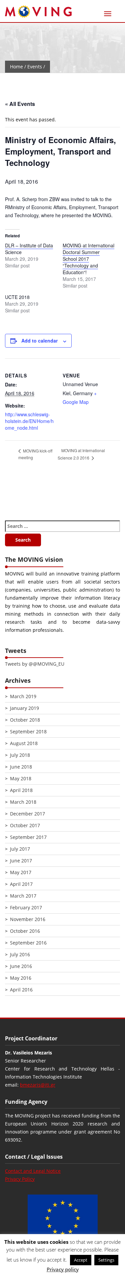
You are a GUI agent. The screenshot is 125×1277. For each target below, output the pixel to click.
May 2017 (20, 872)
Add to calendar (39, 340)
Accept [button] (80, 1260)
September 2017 (28, 837)
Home (16, 66)
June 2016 (21, 966)
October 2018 (25, 720)
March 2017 (23, 896)
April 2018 (21, 790)
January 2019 (24, 708)
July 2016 (20, 954)
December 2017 (27, 813)
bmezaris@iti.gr (37, 1085)
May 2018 (20, 778)
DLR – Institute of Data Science (29, 248)
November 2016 (27, 919)
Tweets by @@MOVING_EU (34, 664)
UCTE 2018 (17, 297)
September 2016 (28, 942)
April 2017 (21, 884)
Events (34, 66)
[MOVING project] (38, 11)
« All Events (20, 104)
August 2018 (24, 743)
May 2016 (20, 978)
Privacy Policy (20, 1179)
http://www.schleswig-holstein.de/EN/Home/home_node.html (29, 421)
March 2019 (23, 696)
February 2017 (26, 907)
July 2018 (20, 755)
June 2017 (21, 860)
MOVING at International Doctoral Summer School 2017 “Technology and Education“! (88, 259)
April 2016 (21, 989)
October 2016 (25, 931)
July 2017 (20, 849)
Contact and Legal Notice (33, 1171)
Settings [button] (106, 1260)
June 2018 (21, 767)
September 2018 (28, 731)
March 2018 (23, 802)
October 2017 (25, 825)
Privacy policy (63, 1269)
